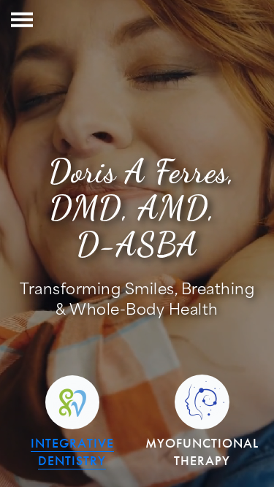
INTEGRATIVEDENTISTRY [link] (72, 452)
